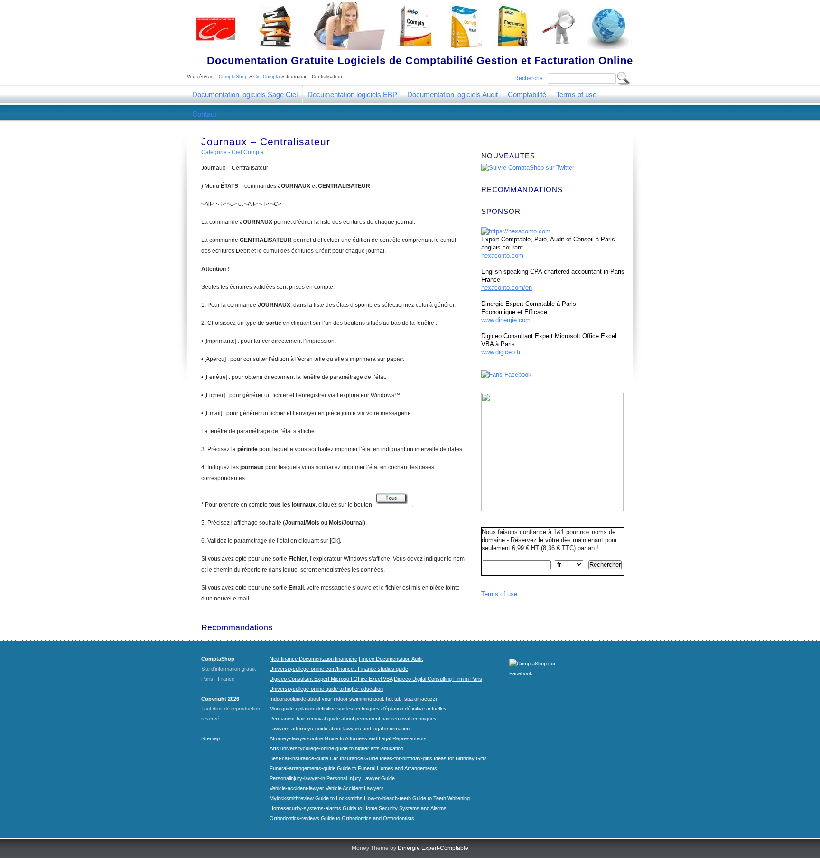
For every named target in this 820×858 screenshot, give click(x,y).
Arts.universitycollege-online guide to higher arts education (336, 748)
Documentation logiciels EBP (352, 95)
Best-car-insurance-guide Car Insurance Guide (324, 758)
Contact (204, 114)
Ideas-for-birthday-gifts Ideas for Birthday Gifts (433, 758)
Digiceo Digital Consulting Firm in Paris (438, 679)
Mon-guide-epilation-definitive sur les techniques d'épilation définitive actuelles (358, 708)
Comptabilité (527, 95)
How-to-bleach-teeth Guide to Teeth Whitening (417, 798)
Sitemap (210, 738)
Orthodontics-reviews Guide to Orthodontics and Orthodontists (342, 818)
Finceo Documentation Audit (391, 659)
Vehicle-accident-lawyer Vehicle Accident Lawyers (327, 788)
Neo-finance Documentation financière (313, 659)
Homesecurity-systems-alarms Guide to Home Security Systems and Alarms (358, 808)
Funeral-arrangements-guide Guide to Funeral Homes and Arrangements (353, 768)
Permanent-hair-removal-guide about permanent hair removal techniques (353, 718)
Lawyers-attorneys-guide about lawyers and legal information (340, 728)
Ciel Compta (266, 76)
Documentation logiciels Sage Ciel (245, 95)
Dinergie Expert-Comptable (433, 848)
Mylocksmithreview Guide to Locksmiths (316, 798)
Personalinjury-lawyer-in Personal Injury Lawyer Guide (332, 778)
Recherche (528, 78)
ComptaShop (233, 76)
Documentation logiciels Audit (452, 95)
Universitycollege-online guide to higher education (326, 689)
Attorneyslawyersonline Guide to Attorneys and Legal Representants (348, 738)
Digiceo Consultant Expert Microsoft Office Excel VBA (331, 679)
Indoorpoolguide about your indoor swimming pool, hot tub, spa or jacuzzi (353, 698)
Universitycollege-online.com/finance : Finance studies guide (339, 669)
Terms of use (576, 95)
